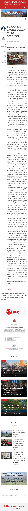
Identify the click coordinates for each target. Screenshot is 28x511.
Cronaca (4, 380)
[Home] (14, 12)
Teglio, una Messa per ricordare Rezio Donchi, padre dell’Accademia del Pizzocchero (13, 389)
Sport (4, 361)
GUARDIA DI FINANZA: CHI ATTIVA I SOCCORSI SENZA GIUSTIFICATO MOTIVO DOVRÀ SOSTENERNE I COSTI (15, 3)
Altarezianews (14, 506)
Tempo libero (17, 43)
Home (2, 304)
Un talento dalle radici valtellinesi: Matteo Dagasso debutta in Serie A (13, 371)
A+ (4, 67)
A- (2, 67)
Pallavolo (5, 400)
